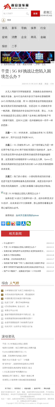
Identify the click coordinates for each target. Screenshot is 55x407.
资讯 (4, 28)
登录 (9, 20)
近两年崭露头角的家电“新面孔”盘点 (17, 368)
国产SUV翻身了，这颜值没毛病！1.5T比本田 (22, 271)
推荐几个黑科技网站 (12, 255)
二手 (14, 46)
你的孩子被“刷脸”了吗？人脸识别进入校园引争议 (24, 263)
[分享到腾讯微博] (18, 223)
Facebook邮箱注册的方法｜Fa (14, 352)
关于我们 (8, 388)
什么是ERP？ (9, 243)
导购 (24, 28)
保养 (33, 28)
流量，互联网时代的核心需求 (14, 356)
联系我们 (18, 388)
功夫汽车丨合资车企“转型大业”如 (18, 326)
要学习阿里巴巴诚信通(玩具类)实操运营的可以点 (24, 267)
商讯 (33, 37)
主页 (19, 64)
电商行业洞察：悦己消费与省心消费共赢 (19, 348)
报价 (4, 46)
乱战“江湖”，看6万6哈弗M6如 (17, 302)
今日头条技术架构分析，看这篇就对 (20, 294)
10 (2, 327)
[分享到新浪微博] (13, 223)
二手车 (37, 64)
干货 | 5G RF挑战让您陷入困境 (15, 344)
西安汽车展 (27, 64)
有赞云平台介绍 (11, 310)
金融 (43, 37)
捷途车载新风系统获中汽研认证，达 (20, 314)
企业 (24, 37)
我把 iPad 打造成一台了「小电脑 (15, 360)
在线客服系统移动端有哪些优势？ (19, 318)
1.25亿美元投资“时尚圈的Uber (14, 372)
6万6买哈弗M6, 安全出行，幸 (17, 306)
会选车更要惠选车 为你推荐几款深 (19, 322)
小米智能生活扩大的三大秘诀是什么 (20, 290)
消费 (14, 37)
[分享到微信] (28, 223)
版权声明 (37, 388)
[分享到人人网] (23, 223)
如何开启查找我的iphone (27, 215)
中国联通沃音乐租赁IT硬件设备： (19, 298)
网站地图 (47, 388)
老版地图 (27, 388)
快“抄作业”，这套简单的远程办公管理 (18, 364)
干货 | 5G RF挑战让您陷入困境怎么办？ (20, 247)
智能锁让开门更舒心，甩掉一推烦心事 (18, 376)
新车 (14, 28)
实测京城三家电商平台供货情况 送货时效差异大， (24, 251)
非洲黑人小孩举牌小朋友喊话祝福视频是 (19, 380)
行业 (43, 28)
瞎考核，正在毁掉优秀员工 (15, 259)
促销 (4, 37)
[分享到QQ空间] (8, 223)
